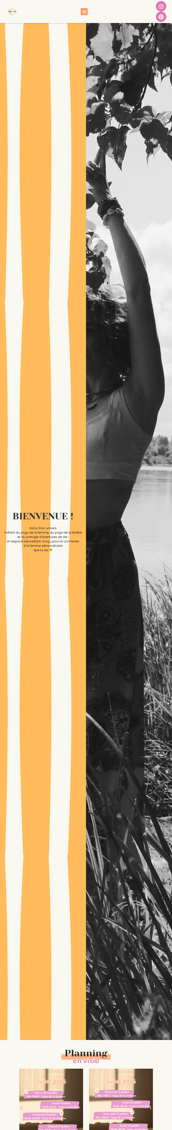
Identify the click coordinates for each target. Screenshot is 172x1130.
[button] (84, 11)
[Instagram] (161, 6)
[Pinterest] (161, 17)
